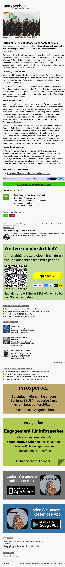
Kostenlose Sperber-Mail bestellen (34, 184)
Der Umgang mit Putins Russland (19, 338)
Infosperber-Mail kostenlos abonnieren (31, 564)
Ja (6, 216)
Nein (12, 216)
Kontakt (46, 564)
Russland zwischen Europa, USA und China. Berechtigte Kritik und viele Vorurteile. (22, 343)
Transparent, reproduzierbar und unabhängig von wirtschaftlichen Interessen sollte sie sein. (22, 330)
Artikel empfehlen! (11, 179)
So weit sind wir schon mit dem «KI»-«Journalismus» (23, 309)
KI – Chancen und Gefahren (20, 351)
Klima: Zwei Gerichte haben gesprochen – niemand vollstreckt (26, 377)
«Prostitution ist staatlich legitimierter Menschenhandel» (23, 542)
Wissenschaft (16, 326)
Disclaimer (53, 564)
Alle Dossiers (58, 362)
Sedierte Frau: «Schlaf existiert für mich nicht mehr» (21, 546)
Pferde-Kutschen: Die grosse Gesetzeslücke (20, 316)
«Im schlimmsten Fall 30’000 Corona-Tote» (19, 314)
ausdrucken (33, 179)
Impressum (61, 564)
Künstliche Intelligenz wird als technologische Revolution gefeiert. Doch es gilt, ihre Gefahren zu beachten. (21, 355)
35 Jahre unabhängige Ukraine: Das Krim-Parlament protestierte (27, 311)
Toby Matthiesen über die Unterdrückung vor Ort (29, 173)
